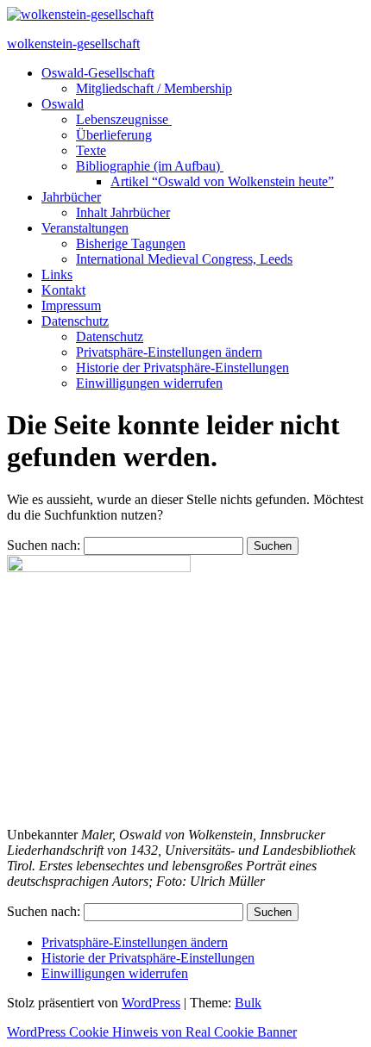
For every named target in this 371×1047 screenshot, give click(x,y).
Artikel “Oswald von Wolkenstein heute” (222, 181)
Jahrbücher (71, 197)
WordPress (151, 1002)
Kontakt (63, 290)
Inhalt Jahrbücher (123, 212)
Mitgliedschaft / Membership (154, 88)
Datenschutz (75, 321)
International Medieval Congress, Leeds (184, 259)
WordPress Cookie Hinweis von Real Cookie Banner (152, 1032)
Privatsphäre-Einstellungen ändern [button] (169, 352)
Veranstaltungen (85, 228)
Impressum (71, 305)
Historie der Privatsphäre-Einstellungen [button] (182, 367)
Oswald (62, 104)
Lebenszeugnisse (124, 119)
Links (56, 274)
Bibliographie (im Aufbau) (149, 166)
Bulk (248, 1002)
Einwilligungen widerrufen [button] (149, 383)
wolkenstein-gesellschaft (73, 43)
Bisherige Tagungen (131, 243)
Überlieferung (114, 135)
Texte (91, 150)
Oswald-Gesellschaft (97, 72)
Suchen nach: (43, 545)
